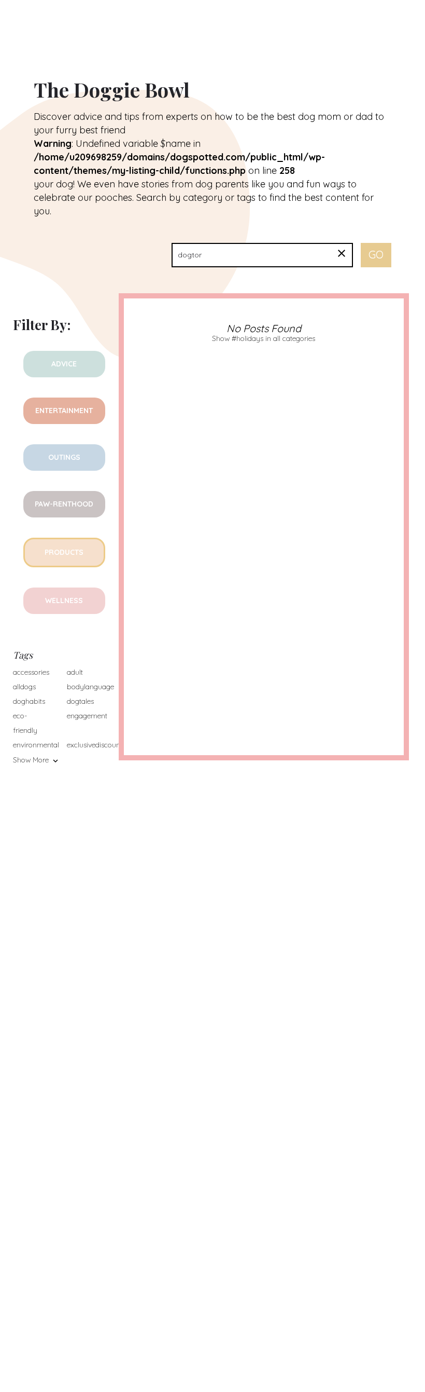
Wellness (64, 600)
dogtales (80, 701)
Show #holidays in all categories (263, 338)
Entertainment (64, 410)
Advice (64, 364)
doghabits (29, 701)
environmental (36, 744)
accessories (31, 672)
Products (64, 552)
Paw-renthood (64, 504)
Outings (64, 457)
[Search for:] (262, 255)
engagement (87, 715)
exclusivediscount (94, 744)
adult (75, 672)
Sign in (346, 20)
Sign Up (397, 20)
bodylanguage (90, 686)
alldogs (24, 686)
